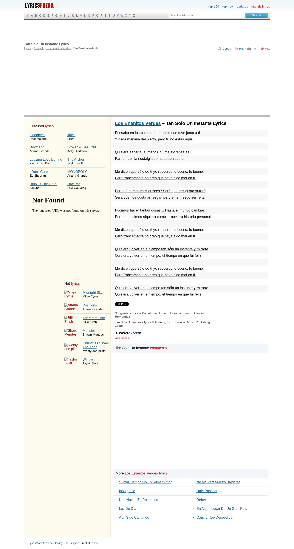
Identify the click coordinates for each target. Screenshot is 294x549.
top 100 (213, 6)
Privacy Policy (54, 543)
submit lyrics (260, 6)
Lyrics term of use (122, 338)
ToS (67, 543)
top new (228, 6)
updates (242, 6)
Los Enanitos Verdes (138, 123)
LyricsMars (35, 543)
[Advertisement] (147, 83)
